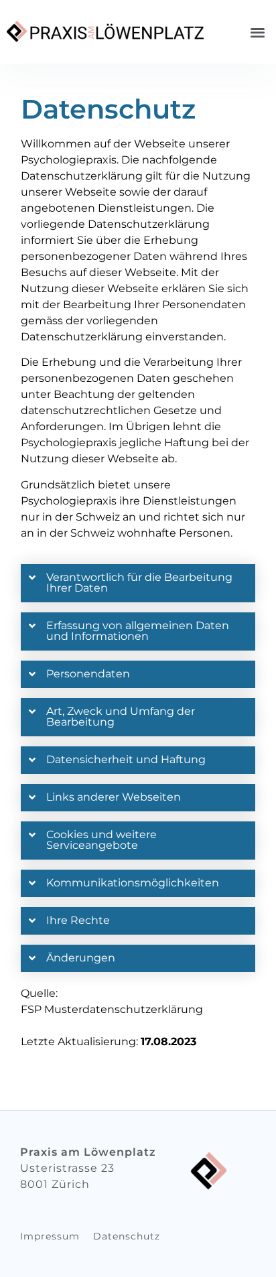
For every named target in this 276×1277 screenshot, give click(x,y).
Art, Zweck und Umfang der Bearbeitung (120, 716)
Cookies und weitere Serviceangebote (101, 840)
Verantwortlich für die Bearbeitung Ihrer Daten (139, 582)
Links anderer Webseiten (113, 797)
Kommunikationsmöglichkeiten (132, 882)
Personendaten (88, 673)
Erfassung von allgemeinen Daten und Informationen (137, 631)
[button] (258, 32)
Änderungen (80, 957)
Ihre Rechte (78, 920)
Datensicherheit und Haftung (126, 759)
